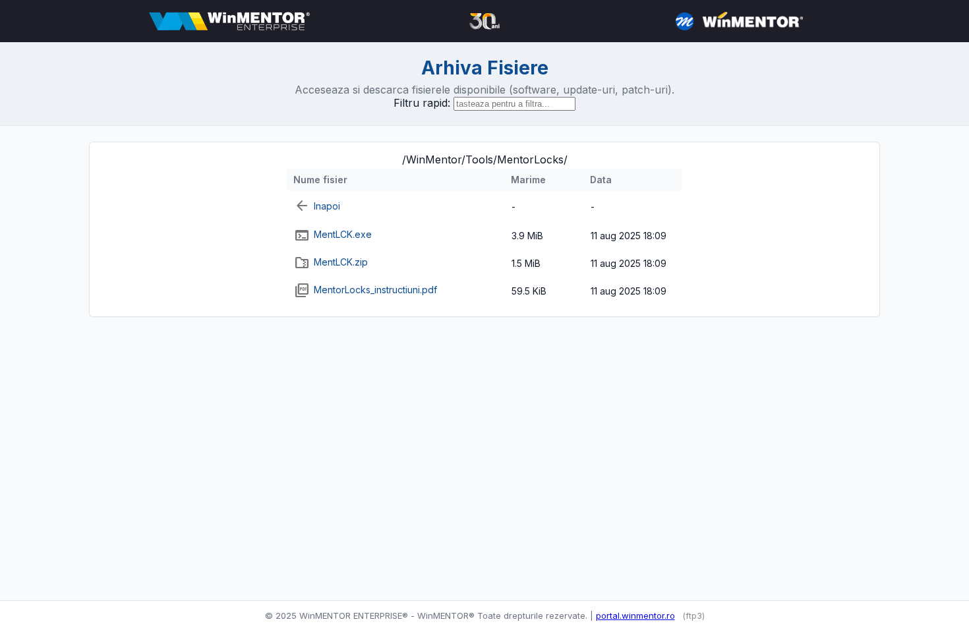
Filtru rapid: (422, 102)
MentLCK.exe (343, 234)
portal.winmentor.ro (635, 615)
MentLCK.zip (341, 262)
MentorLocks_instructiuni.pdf (375, 289)
